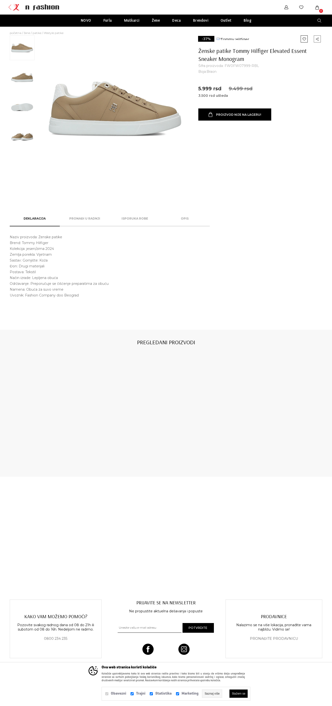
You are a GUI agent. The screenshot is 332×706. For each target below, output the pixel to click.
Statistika (163, 693)
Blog (247, 20)
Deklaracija (35, 218)
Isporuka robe (135, 218)
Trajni (140, 693)
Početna (15, 33)
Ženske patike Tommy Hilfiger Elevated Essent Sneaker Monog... (39, 452)
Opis (185, 218)
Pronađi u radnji (84, 218)
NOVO (86, 20)
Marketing (190, 693)
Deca (176, 20)
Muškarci (132, 20)
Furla (107, 20)
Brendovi (201, 20)
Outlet (226, 20)
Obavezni (118, 693)
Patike (37, 33)
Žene (156, 20)
